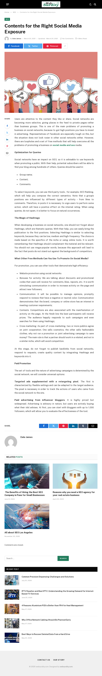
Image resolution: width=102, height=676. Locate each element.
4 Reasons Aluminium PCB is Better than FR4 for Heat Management (52, 605)
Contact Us (43, 660)
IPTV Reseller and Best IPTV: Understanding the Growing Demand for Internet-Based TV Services (58, 592)
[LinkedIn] (7, 139)
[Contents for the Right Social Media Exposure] (51, 82)
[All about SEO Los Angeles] (27, 516)
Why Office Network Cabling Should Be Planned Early (46, 620)
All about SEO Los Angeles (19, 532)
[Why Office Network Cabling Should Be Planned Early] (12, 623)
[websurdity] (51, 4)
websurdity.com (66, 667)
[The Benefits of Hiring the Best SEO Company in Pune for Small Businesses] (27, 476)
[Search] (94, 4)
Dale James (16, 39)
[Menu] (7, 4)
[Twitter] (7, 132)
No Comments (68, 39)
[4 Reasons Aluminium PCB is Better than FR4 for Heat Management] (12, 609)
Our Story (58, 660)
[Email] (7, 153)
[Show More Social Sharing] (65, 46)
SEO (7, 19)
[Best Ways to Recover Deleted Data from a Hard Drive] (12, 638)
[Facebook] (7, 125)
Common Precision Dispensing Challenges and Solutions (48, 577)
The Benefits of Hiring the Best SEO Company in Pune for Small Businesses (25, 493)
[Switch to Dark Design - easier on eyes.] (90, 4)
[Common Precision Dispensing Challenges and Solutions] (12, 580)
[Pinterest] (7, 146)
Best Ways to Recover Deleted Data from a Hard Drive (46, 634)
